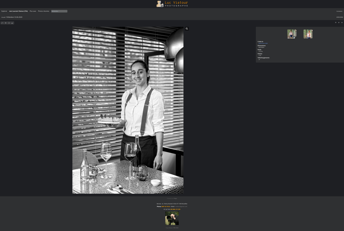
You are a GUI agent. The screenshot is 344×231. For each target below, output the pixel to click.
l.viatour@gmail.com (181, 206)
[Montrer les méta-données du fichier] (9, 23)
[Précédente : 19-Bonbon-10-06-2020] (338, 22)
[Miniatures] (335, 22)
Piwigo (175, 198)
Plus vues (33, 11)
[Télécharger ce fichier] (12, 23)
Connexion (339, 11)
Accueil (3, 17)
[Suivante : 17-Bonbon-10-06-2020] (342, 22)
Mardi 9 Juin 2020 (263, 43)
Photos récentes (43, 11)
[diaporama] (5, 23)
